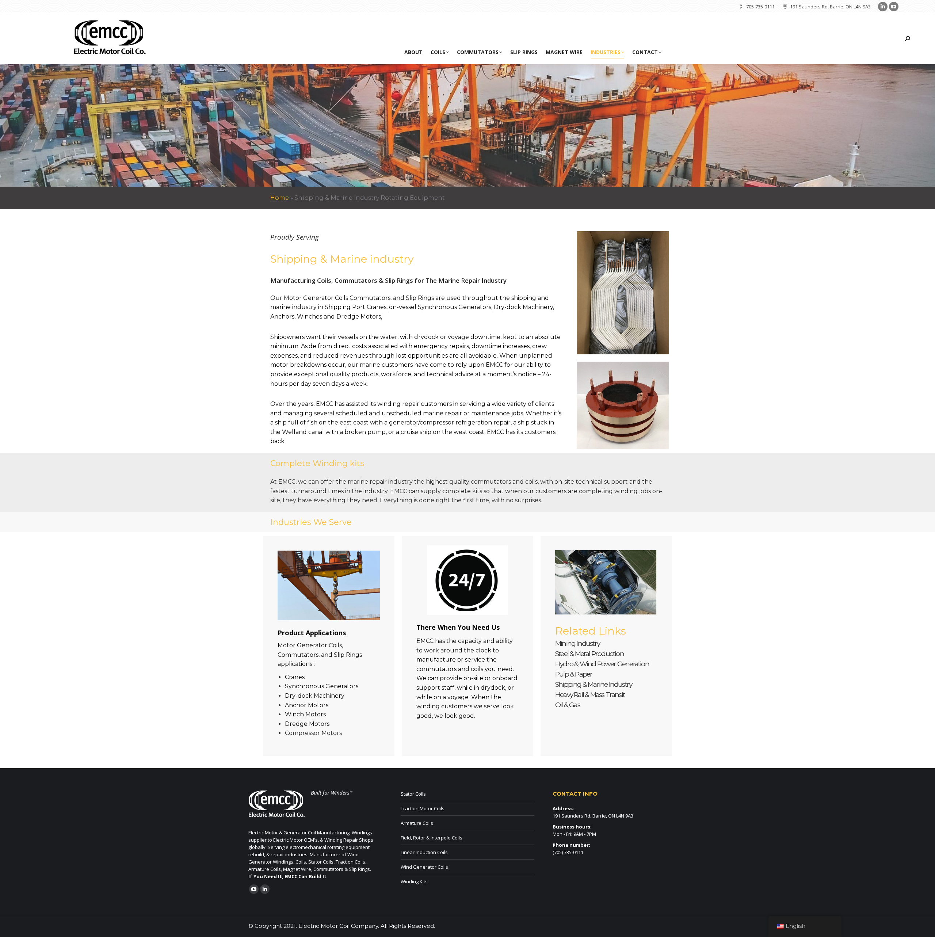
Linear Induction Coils (424, 852)
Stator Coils (413, 794)
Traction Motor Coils (422, 808)
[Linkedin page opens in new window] (883, 6)
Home (279, 197)
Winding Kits (414, 881)
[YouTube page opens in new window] (893, 6)
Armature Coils (417, 823)
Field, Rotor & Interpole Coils (431, 837)
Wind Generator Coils (424, 867)
